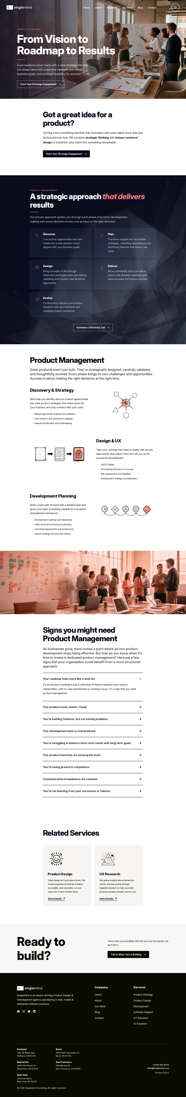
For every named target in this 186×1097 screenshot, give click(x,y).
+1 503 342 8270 (161, 1065)
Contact (99, 1018)
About (98, 1000)
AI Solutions (140, 1023)
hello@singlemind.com (158, 1068)
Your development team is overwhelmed (69, 731)
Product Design (60, 874)
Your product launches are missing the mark (71, 755)
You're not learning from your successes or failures (76, 791)
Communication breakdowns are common (70, 779)
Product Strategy (143, 994)
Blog (97, 1012)
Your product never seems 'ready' (65, 707)
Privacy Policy (162, 1072)
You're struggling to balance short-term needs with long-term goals (87, 743)
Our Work (100, 1006)
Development (140, 1006)
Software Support (143, 1012)
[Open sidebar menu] (175, 7)
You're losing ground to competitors (66, 767)
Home (98, 994)
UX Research (110, 874)
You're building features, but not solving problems (75, 719)
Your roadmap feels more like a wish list (69, 678)
